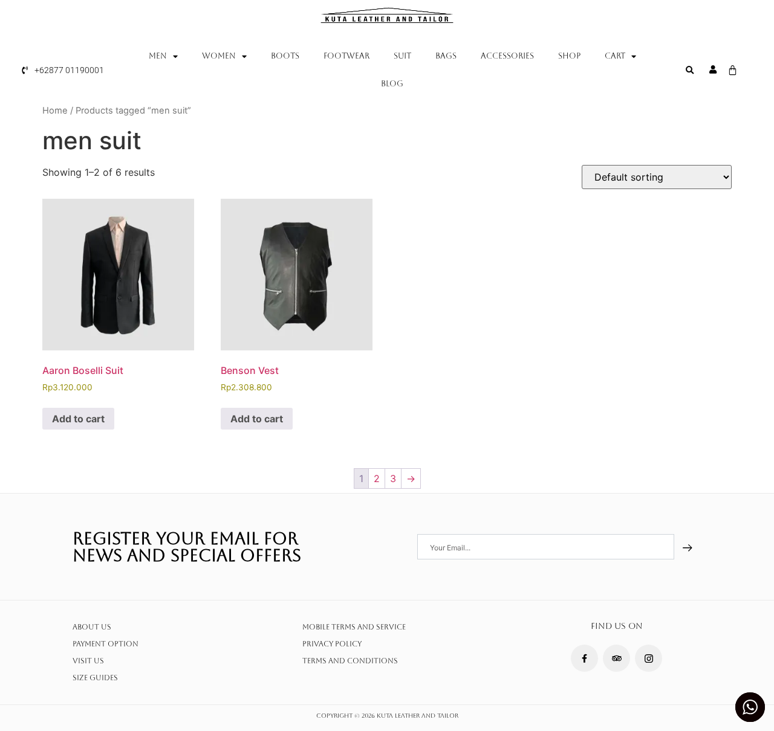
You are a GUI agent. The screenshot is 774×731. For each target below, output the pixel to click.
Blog (392, 83)
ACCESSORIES (507, 55)
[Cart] (732, 70)
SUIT (402, 55)
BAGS (446, 55)
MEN (158, 55)
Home (55, 110)
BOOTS (285, 55)
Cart (615, 55)
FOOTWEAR (346, 55)
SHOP (569, 55)
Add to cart (78, 419)
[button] (689, 70)
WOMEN (219, 55)
